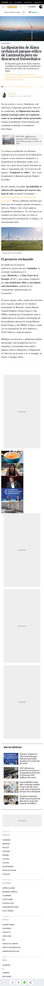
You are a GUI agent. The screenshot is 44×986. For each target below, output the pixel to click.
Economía (6, 840)
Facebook (6, 965)
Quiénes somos (8, 925)
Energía (30, 87)
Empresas (6, 844)
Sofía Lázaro (13, 94)
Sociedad (6, 851)
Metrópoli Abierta (9, 892)
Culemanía (6, 896)
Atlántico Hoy (8, 903)
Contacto (6, 932)
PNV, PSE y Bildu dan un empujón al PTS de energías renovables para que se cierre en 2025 (28, 140)
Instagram (6, 976)
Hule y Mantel (8, 911)
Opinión (5, 855)
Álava (8, 87)
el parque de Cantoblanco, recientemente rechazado (19, 197)
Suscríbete (6, 928)
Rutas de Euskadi (9, 870)
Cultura (5, 859)
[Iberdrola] (33, 12)
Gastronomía (7, 866)
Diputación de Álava (18, 87)
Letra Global (7, 899)
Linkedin (5, 973)
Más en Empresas (13, 747)
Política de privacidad (11, 947)
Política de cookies (10, 944)
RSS (3, 940)
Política (5, 847)
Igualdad (6, 874)
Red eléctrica (28, 2)
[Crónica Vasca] (13, 7)
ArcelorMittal (18, 2)
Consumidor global (10, 907)
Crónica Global (8, 888)
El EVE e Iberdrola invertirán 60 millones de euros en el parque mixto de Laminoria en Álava (24, 77)
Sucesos (5, 863)
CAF (11, 2)
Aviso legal (6, 936)
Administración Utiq (10, 951)
